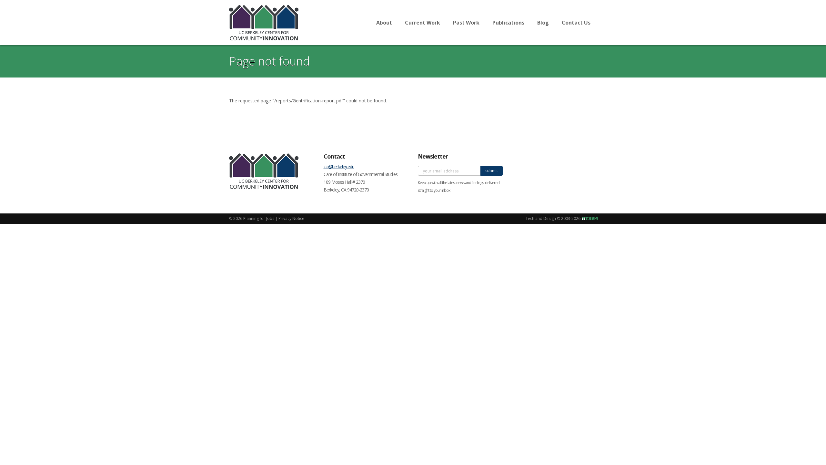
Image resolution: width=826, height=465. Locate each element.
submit (491, 170)
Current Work (422, 22)
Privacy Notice (291, 218)
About (384, 22)
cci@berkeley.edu (339, 166)
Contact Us (576, 22)
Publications (508, 22)
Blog (543, 22)
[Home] (263, 22)
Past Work (466, 22)
